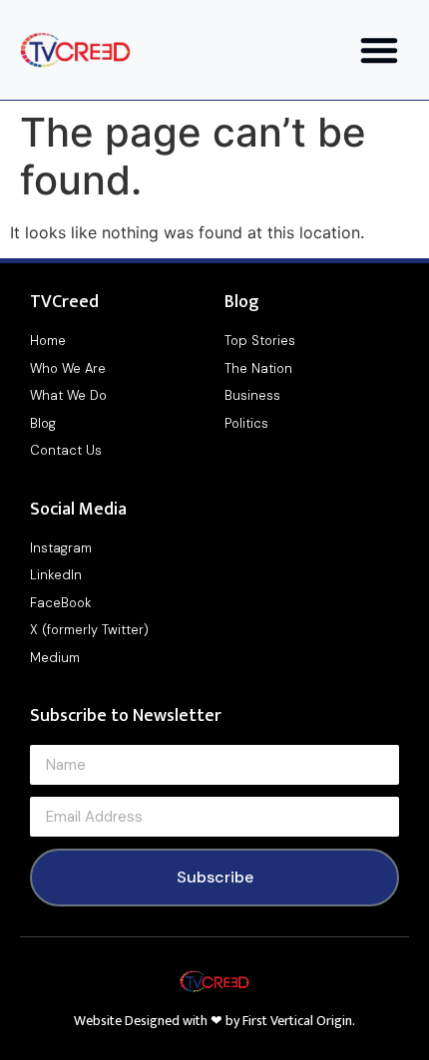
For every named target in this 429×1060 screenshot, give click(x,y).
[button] (379, 50)
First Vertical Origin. (298, 1020)
